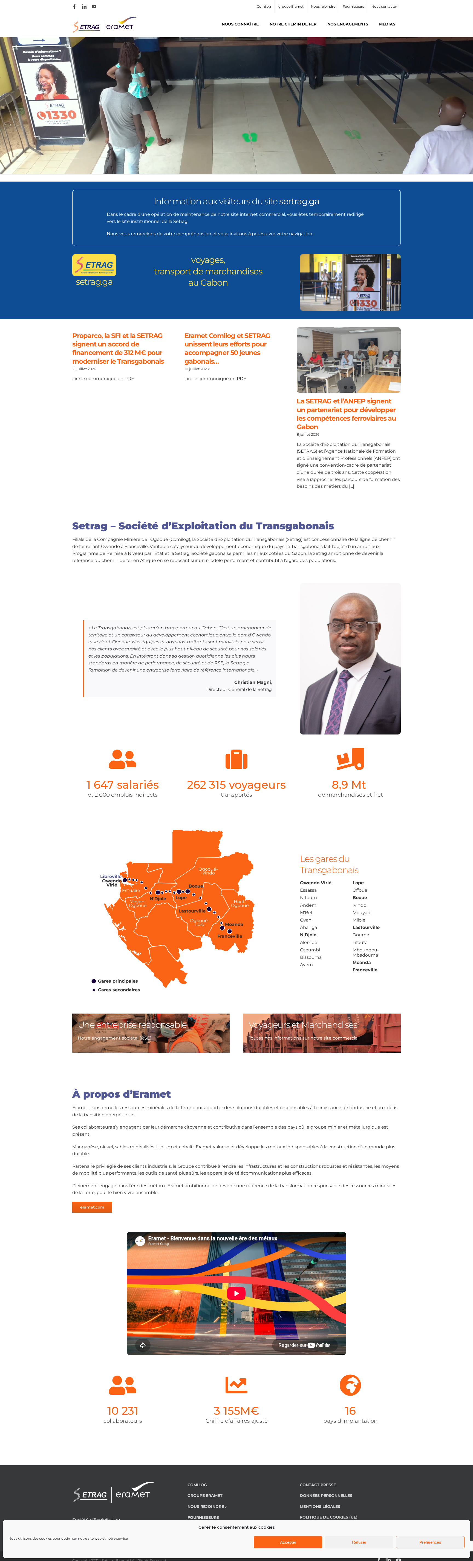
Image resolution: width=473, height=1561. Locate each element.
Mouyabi (362, 912)
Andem (308, 905)
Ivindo (359, 905)
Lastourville (366, 927)
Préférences (430, 1542)
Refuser (359, 1542)
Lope (358, 882)
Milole (359, 920)
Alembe (308, 942)
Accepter (288, 1542)
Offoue (360, 890)
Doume (361, 934)
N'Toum (308, 897)
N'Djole (308, 934)
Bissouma (311, 957)
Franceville (365, 969)
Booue (360, 897)
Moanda (362, 962)
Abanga (308, 927)
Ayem (306, 964)
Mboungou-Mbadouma (366, 952)
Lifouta (360, 942)
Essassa (308, 890)
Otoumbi (310, 949)
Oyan (306, 920)
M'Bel (306, 912)
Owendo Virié (315, 882)
